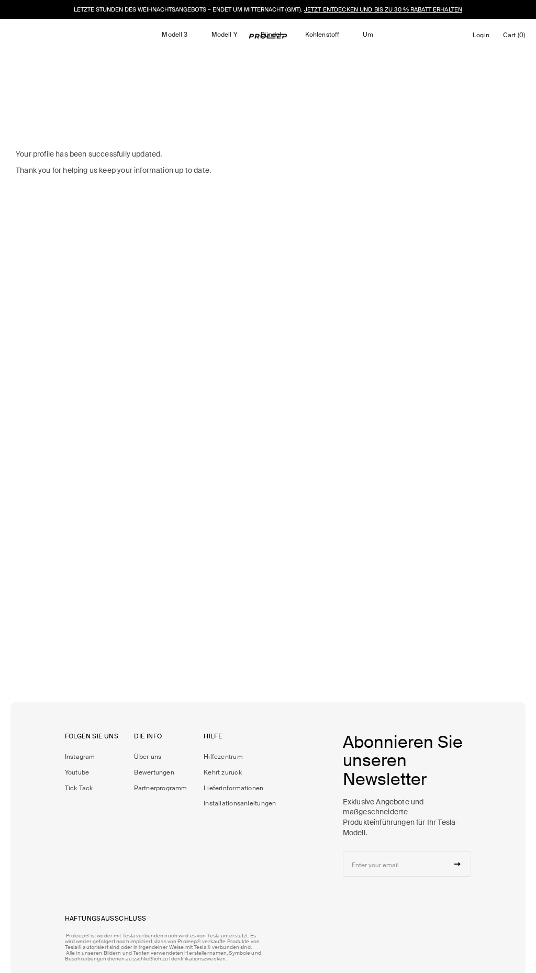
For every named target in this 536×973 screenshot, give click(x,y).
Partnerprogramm (160, 788)
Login (483, 38)
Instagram (80, 757)
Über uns (147, 757)
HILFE (213, 736)
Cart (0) (515, 37)
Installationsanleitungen (240, 803)
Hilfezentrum (223, 757)
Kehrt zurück (223, 772)
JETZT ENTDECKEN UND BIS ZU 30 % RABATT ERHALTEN (383, 9)
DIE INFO (148, 736)
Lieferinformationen (233, 788)
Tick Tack (79, 788)
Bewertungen (154, 772)
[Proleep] (268, 36)
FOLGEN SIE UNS (91, 736)
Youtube (77, 772)
